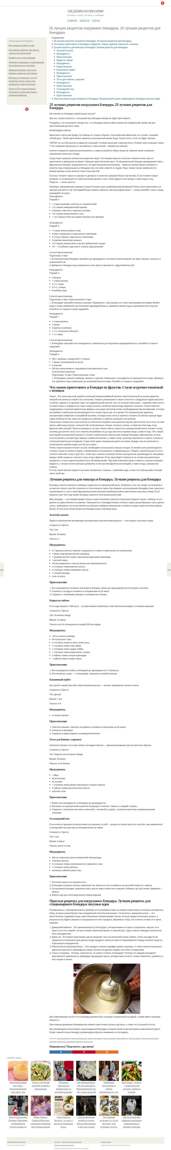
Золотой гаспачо (65, 50)
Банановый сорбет (66, 69)
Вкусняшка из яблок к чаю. (22, 45)
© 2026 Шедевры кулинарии (16, 1142)
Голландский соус (65, 89)
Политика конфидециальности (64, 1145)
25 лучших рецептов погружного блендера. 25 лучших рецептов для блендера (92, 40)
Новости (85, 20)
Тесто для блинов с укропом (70, 79)
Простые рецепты (135, 1038)
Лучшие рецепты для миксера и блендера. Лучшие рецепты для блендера (91, 47)
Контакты (57, 1142)
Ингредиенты (63, 53)
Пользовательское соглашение (71, 1142)
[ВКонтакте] (60, 1052)
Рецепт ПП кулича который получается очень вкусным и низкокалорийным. (23, 92)
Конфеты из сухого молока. (22, 58)
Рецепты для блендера (79, 1038)
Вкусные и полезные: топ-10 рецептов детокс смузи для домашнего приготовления (23, 81)
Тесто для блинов (109, 1038)
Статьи (96, 20)
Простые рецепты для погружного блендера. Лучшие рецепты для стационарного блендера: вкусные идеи (107, 98)
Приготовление (64, 56)
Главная (72, 20)
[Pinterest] (83, 1052)
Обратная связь (106, 1142)
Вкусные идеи (88, 1042)
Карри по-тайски (65, 60)
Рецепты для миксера (95, 1038)
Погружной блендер (63, 1038)
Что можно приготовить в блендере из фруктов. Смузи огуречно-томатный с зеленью (96, 44)
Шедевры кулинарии (85, 11)
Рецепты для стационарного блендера (70, 1042)
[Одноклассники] (106, 1052)
